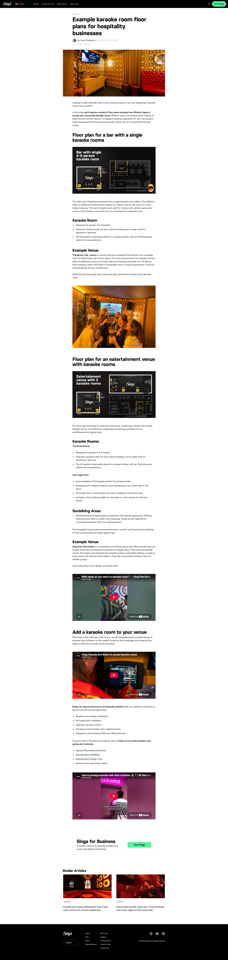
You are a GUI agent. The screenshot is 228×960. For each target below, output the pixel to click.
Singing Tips (47, 4)
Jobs (87, 937)
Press (87, 941)
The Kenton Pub (80, 255)
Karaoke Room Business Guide (90, 750)
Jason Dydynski (87, 40)
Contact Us (104, 948)
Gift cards (104, 933)
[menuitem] (36, 4)
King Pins (77, 546)
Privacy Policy (105, 941)
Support (103, 937)
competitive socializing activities (118, 429)
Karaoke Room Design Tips (89, 759)
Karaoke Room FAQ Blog (88, 754)
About (87, 933)
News (36, 4)
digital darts (123, 550)
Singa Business (126, 637)
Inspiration (62, 4)
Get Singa (219, 4)
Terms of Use (105, 944)
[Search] (209, 4)
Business (74, 4)
